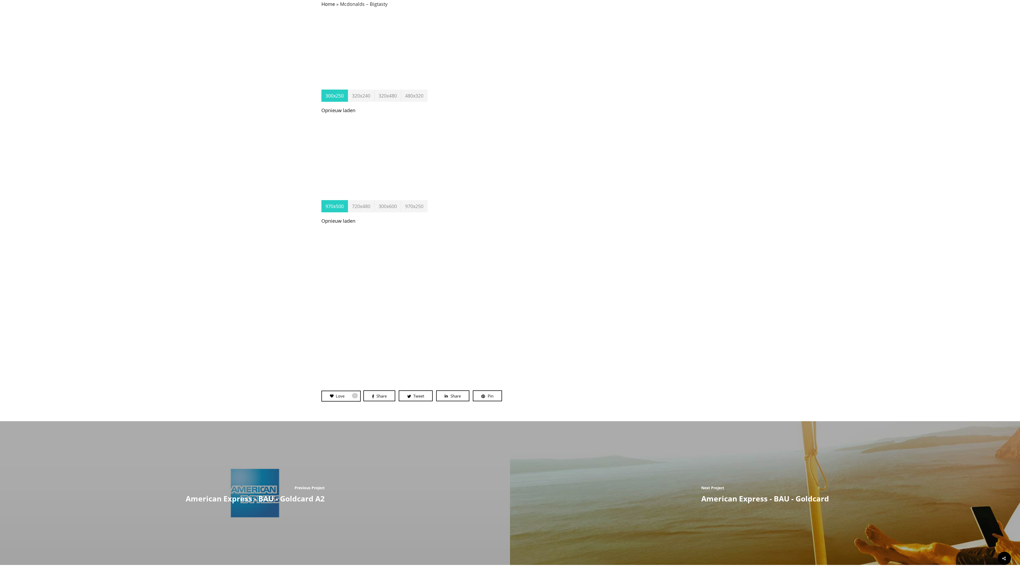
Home (328, 4)
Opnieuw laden (338, 110)
